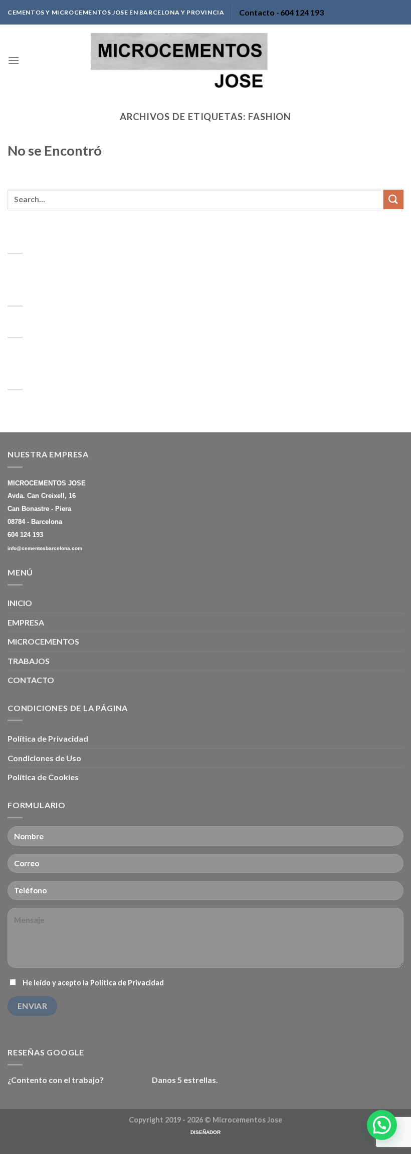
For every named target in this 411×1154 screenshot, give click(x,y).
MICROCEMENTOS (43, 641)
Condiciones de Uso (44, 758)
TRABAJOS (29, 661)
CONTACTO (31, 680)
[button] (382, 1125)
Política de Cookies (43, 777)
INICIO (20, 603)
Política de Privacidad (48, 738)
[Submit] (393, 199)
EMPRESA (26, 622)
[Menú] (14, 60)
